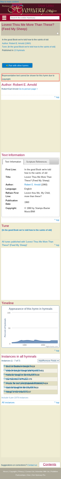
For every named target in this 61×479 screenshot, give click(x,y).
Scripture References (36, 161)
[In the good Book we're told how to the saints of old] (27, 230)
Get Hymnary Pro (38, 475)
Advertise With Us (42, 471)
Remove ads (8, 6)
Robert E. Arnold (32, 184)
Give (28, 475)
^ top (56, 97)
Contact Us (29, 471)
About (5, 471)
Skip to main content (9, 2)
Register (53, 11)
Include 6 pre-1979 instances (15, 397)
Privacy (21, 471)
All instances (8, 402)
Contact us (32, 465)
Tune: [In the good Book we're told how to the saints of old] (28, 47)
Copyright (13, 471)
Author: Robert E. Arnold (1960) (16, 43)
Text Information (13, 161)
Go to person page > (28, 89)
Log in (42, 11)
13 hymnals (19, 50)
